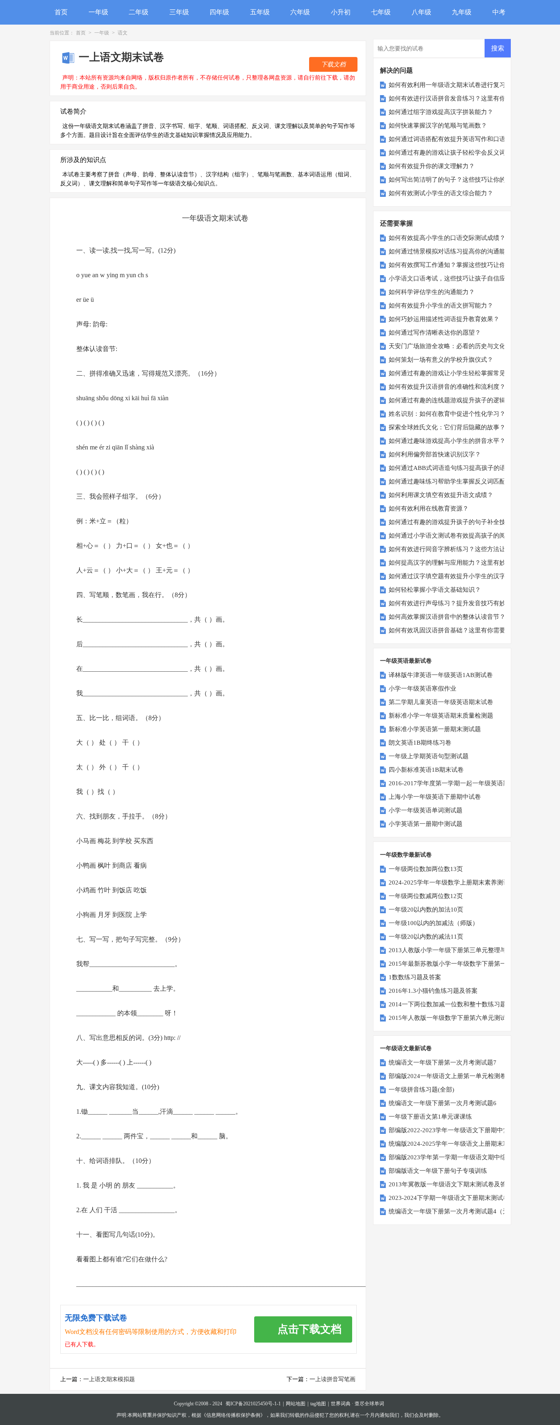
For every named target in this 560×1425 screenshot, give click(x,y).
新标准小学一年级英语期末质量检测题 (441, 715)
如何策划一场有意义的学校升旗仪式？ (441, 359)
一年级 (98, 12)
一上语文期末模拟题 (109, 1379)
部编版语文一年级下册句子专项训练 (438, 1170)
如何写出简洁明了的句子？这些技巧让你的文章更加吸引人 (469, 179)
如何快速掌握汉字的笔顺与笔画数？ (438, 125)
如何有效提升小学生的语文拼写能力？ (441, 305)
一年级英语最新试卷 (406, 661)
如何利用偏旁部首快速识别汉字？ (435, 454)
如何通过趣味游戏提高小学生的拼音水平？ (447, 441)
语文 (122, 33)
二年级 (138, 12)
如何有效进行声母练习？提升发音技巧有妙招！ (453, 603)
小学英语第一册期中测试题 (425, 824)
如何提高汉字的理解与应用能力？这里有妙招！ (453, 562)
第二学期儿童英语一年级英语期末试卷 (441, 702)
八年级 (421, 12)
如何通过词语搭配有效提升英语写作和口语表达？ (456, 139)
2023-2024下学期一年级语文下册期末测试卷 (449, 1198)
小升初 (341, 12)
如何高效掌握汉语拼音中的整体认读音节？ (447, 616)
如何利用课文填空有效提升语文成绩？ (441, 495)
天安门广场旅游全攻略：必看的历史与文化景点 (453, 346)
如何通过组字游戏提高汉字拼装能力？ (441, 112)
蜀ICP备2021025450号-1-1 (253, 1404)
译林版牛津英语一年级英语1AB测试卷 (441, 675)
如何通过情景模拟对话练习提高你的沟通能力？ (453, 251)
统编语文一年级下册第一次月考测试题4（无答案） (458, 1211)
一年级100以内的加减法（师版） (433, 923)
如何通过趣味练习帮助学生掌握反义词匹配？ (450, 481)
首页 (61, 12)
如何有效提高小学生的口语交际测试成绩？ (447, 238)
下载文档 (333, 64)
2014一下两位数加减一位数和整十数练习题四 (450, 1004)
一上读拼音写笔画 (332, 1379)
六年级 (300, 12)
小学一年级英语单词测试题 (425, 810)
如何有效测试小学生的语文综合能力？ (441, 193)
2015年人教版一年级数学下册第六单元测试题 (450, 1018)
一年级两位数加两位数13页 (426, 869)
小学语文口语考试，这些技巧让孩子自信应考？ (453, 278)
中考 (498, 12)
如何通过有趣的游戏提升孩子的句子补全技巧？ (453, 522)
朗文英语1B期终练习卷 (420, 742)
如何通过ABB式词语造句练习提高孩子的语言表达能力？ (466, 468)
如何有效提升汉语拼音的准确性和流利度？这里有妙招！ (465, 386)
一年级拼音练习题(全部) (421, 1089)
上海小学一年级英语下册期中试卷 (435, 796)
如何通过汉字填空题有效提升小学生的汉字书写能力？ (462, 576)
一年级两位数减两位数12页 (426, 896)
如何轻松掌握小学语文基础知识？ (435, 589)
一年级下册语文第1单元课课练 (430, 1116)
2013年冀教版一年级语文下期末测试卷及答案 (450, 1184)
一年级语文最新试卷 (406, 1048)
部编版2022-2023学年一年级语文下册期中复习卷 (455, 1130)
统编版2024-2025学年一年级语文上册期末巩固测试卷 (461, 1143)
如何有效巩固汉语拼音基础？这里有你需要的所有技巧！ (465, 630)
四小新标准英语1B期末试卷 (426, 769)
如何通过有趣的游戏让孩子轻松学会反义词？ (450, 152)
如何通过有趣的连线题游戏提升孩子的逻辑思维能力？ (462, 400)
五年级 (260, 12)
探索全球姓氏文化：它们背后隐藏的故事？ (447, 427)
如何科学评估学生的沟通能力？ (432, 292)
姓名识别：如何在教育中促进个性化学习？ (447, 413)
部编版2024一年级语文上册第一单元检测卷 (447, 1076)
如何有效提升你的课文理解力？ (432, 166)
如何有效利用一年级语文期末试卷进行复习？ (450, 85)
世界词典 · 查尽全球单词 (357, 1404)
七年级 (381, 12)
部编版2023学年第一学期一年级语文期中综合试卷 (457, 1157)
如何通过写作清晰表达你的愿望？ (435, 332)
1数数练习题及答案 (415, 977)
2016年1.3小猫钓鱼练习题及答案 (433, 990)
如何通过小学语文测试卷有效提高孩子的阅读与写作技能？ (469, 535)
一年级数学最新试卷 (406, 855)
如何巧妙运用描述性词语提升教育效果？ (444, 319)
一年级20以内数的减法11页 (426, 936)
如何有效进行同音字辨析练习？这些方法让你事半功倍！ (465, 549)
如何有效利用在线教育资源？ (429, 508)
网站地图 (295, 1404)
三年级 (179, 12)
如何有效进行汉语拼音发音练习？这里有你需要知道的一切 (469, 98)
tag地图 (318, 1404)
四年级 (219, 12)
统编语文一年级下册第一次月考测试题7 (442, 1062)
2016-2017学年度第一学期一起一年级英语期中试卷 (458, 783)
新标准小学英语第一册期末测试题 (435, 729)
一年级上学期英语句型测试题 (429, 756)
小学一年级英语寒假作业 (422, 688)
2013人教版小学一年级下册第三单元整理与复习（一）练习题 (472, 950)
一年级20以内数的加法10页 (426, 909)
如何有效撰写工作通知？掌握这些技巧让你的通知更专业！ (469, 265)
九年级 (461, 12)
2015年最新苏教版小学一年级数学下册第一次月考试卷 (463, 963)
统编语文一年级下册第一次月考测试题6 (442, 1103)
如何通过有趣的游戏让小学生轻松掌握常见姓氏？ (456, 373)
